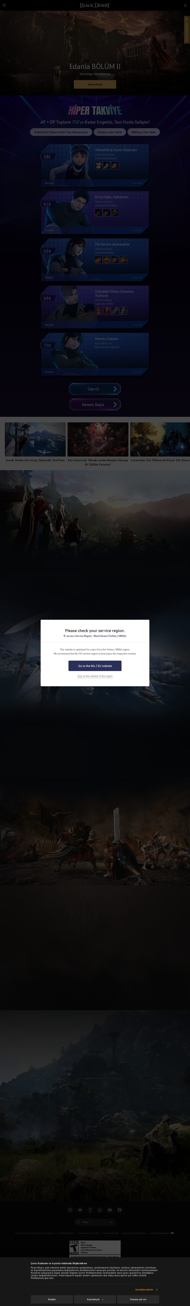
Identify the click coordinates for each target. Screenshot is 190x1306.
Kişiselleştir (93, 1299)
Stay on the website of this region (95, 676)
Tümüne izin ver (138, 1299)
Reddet (52, 1299)
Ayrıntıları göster (144, 1289)
